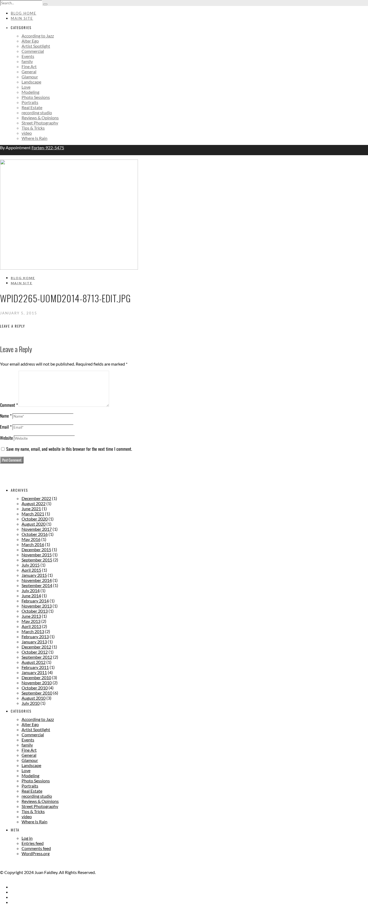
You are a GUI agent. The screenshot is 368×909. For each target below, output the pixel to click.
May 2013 (31, 621)
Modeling (30, 92)
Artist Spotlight (36, 45)
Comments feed (36, 848)
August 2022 (34, 503)
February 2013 (35, 636)
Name (6, 415)
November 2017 (37, 529)
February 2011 (35, 667)
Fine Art (29, 66)
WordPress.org (36, 853)
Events (28, 56)
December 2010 (36, 677)
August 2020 (34, 523)
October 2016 (35, 534)
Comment (9, 405)
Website (6, 438)
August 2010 (34, 697)
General (29, 71)
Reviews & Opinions (40, 117)
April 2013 (31, 626)
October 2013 (35, 610)
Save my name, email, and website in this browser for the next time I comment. (69, 449)
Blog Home (23, 13)
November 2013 (37, 605)
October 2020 (35, 518)
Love (26, 86)
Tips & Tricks (33, 127)
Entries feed (33, 843)
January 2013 (34, 641)
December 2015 (36, 549)
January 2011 (34, 672)
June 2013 (31, 616)
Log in (27, 838)
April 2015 (31, 570)
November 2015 (37, 554)
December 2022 (36, 498)
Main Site (22, 18)
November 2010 (37, 682)
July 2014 (31, 590)
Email (6, 427)
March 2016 (33, 544)
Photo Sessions (36, 97)
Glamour (30, 76)
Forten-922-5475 (48, 147)
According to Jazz (38, 35)
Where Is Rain (34, 138)
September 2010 (37, 692)
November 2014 (37, 580)
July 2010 (31, 703)
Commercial (33, 51)
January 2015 (34, 575)
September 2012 (37, 657)
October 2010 (35, 687)
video (27, 133)
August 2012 (34, 662)
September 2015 (37, 559)
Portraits (30, 102)
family (27, 61)
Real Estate (32, 107)
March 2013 (33, 631)
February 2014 (35, 600)
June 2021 (31, 508)
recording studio (37, 112)
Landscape (31, 81)
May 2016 (31, 539)
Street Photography (40, 122)
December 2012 (36, 646)
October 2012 (35, 651)
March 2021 (33, 513)
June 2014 (31, 595)
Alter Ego (30, 40)
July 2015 (31, 564)
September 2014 (37, 585)
